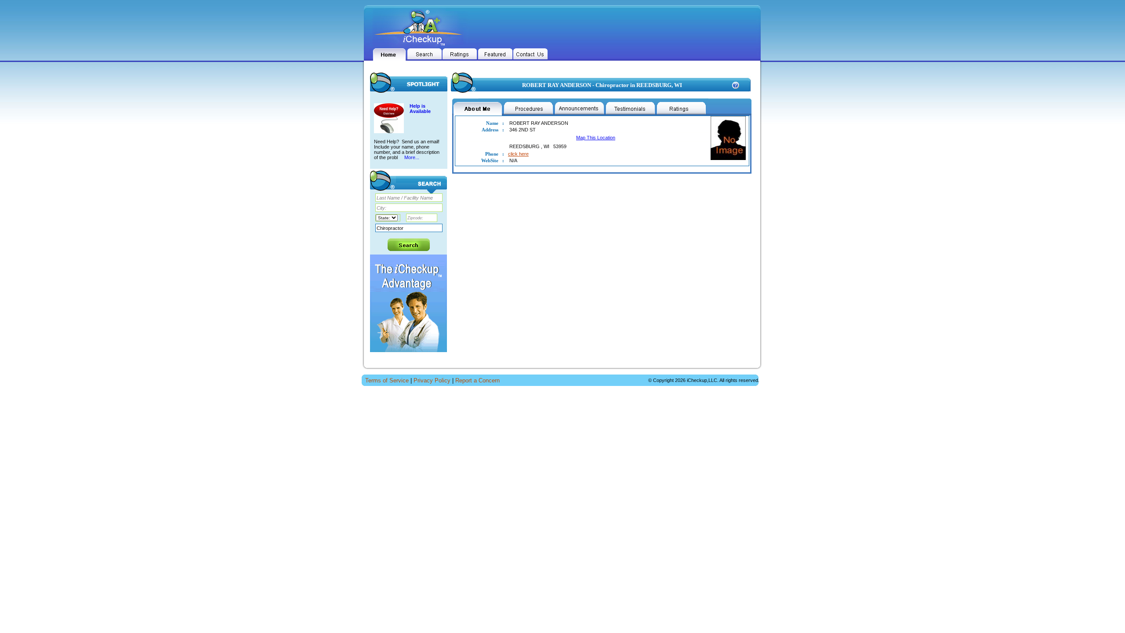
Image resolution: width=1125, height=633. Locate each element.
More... (411, 157)
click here (518, 153)
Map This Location (595, 137)
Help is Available (420, 108)
